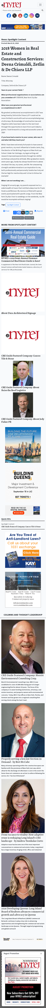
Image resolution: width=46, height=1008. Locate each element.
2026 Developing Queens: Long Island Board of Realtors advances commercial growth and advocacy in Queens (22, 912)
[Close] (41, 953)
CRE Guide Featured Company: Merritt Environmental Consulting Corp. (22, 676)
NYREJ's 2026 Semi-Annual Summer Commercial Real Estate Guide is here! (20, 259)
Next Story (28, 218)
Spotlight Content (13, 205)
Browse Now (18, 513)
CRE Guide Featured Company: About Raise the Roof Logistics (20, 389)
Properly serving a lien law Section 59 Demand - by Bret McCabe (21, 760)
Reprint (40, 211)
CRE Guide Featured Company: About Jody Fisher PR (22, 420)
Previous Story (18, 218)
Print (7, 211)
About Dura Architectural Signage (18, 313)
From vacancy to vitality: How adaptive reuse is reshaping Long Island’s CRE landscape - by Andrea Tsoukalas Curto (22, 838)
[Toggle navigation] (40, 5)
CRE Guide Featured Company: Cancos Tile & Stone (20, 357)
